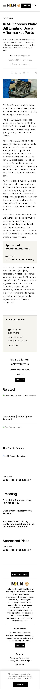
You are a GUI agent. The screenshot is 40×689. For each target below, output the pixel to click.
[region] (20, 679)
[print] (36, 73)
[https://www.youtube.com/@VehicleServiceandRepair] (23, 664)
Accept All (20, 684)
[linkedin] (16, 73)
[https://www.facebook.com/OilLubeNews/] (17, 664)
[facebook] (12, 73)
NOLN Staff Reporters (20, 55)
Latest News (8, 18)
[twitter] (20, 73)
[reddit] (24, 73)
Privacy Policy (27, 678)
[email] (28, 73)
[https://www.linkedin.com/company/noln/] (20, 664)
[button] (4, 5)
